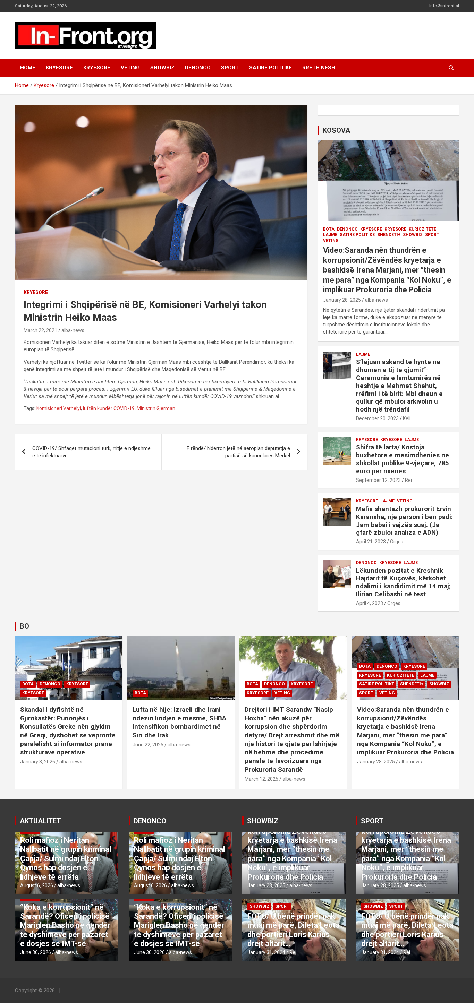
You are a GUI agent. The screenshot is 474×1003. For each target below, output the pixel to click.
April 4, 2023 (369, 603)
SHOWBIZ (162, 67)
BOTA (329, 229)
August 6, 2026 (36, 885)
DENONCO (198, 67)
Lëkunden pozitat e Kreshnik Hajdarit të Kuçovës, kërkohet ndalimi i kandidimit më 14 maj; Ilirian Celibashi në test (403, 582)
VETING (130, 67)
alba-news (72, 330)
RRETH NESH (318, 67)
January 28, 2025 (342, 300)
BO (24, 626)
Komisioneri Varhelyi (58, 408)
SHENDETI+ (388, 234)
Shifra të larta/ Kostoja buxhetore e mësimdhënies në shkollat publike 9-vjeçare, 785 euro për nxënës (402, 459)
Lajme (330, 234)
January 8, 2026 (37, 761)
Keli (406, 418)
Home (27, 67)
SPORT (230, 67)
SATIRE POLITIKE (270, 67)
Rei (408, 480)
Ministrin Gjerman (156, 408)
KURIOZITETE (422, 229)
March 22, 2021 (40, 330)
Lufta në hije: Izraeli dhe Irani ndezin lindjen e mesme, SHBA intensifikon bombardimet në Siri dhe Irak (179, 722)
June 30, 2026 (35, 952)
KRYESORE (59, 67)
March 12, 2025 (261, 779)
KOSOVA (336, 130)
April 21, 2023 (371, 541)
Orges (396, 541)
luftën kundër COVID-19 (109, 408)
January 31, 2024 (266, 952)
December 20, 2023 (377, 418)
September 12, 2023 (378, 480)
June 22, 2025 (148, 744)
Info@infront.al (444, 5)
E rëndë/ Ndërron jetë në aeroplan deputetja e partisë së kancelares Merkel (238, 452)
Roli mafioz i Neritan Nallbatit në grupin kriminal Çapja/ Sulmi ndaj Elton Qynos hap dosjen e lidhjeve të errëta (65, 858)
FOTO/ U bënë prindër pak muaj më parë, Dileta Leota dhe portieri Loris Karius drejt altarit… (293, 930)
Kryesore (96, 67)
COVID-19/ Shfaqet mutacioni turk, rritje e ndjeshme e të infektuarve (91, 452)
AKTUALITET (40, 821)
